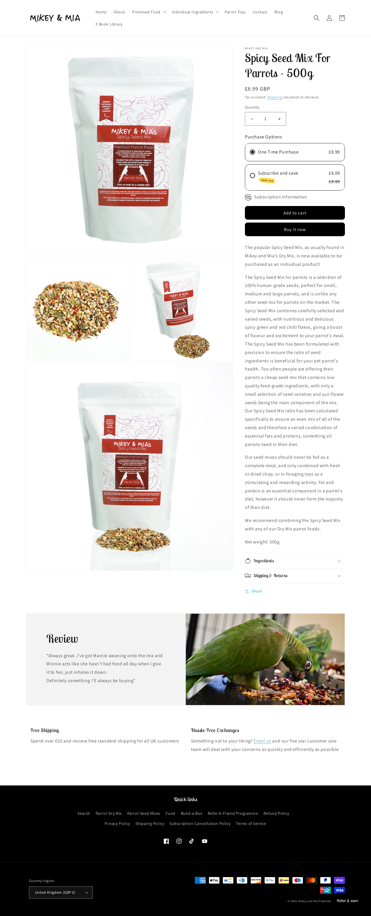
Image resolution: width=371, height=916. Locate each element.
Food (170, 813)
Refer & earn (347, 901)
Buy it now (295, 229)
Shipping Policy (149, 823)
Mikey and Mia (308, 901)
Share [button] (257, 591)
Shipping (274, 97)
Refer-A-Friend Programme (233, 813)
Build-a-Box (192, 813)
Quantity (252, 107)
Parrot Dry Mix (109, 813)
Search (83, 813)
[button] (148, 12)
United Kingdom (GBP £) (55, 892)
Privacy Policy (117, 823)
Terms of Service (251, 823)
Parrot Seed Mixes (143, 813)
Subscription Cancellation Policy (200, 823)
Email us (262, 741)
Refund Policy (276, 813)
